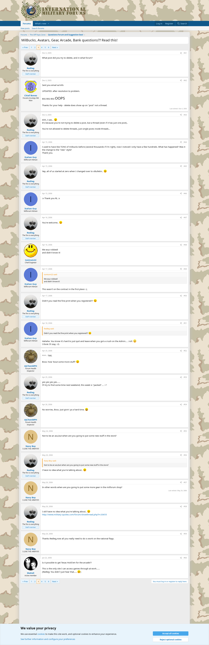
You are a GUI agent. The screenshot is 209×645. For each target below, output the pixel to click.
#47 (185, 217)
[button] (48, 23)
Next (54, 47)
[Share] (181, 53)
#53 (185, 377)
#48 (185, 245)
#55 (185, 431)
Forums (27, 23)
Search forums (38, 28)
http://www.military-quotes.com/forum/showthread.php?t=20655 (74, 514)
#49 (185, 269)
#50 (185, 295)
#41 (185, 53)
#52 (185, 351)
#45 (185, 166)
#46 (185, 193)
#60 (185, 558)
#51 (185, 323)
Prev (26, 47)
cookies (41, 633)
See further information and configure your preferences (48, 639)
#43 (185, 115)
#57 (185, 482)
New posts (25, 28)
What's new (40, 23)
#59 (185, 534)
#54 (185, 404)
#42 (185, 80)
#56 (185, 455)
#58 (185, 506)
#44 (185, 142)
